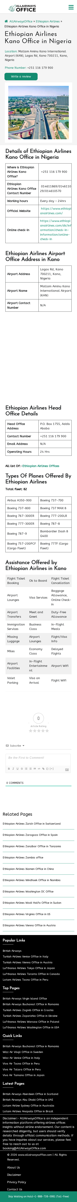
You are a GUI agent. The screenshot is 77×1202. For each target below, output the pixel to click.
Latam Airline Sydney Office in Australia (28, 1105)
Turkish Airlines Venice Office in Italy (25, 956)
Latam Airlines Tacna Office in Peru (25, 979)
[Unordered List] (30, 769)
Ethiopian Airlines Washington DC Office (28, 891)
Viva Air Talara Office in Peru (22, 1069)
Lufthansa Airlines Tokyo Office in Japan (29, 968)
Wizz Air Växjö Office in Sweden (23, 1052)
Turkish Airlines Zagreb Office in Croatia (28, 1010)
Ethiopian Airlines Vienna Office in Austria (29, 925)
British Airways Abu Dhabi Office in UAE (28, 1099)
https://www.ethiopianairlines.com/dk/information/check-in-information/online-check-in (55, 230)
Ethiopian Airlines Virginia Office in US (26, 914)
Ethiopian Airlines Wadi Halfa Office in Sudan (32, 902)
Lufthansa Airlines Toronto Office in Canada (31, 974)
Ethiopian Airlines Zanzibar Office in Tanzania (32, 846)
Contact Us (14, 1189)
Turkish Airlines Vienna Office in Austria (27, 962)
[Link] (43, 769)
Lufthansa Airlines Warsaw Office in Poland (31, 1021)
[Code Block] (39, 769)
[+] (52, 768)
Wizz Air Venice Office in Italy (21, 1058)
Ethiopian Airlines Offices (40, 466)
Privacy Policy (16, 1182)
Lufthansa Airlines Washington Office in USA (31, 1027)
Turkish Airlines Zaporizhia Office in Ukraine (30, 1015)
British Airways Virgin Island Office (25, 998)
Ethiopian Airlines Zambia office (23, 857)
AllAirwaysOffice (20, 21)
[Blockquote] (34, 769)
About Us (13, 1167)
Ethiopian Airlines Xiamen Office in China (28, 869)
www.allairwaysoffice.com (35, 1154)
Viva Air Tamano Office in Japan (23, 1075)
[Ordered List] (26, 769)
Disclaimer (14, 1175)
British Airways (12, 950)
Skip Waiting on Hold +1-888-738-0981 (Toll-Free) (38, 1196)
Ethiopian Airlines (48, 21)
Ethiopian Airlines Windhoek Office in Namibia (32, 880)
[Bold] (9, 769)
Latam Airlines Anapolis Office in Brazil (28, 1111)
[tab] (71, 7)
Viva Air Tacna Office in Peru (21, 1063)
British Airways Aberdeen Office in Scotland (30, 1094)
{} (47, 768)
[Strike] (22, 769)
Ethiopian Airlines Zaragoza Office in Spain (30, 835)
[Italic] (13, 769)
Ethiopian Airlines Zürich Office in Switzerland (32, 823)
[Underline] (17, 769)
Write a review (21, 76)
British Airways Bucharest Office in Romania (31, 1004)
